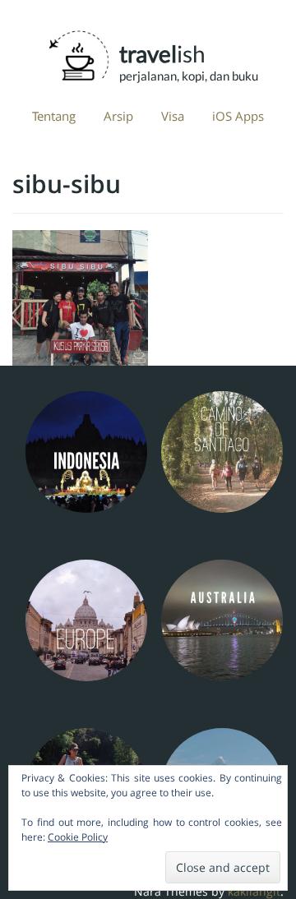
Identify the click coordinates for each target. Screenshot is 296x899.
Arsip (118, 116)
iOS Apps (238, 116)
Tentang (54, 116)
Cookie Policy (78, 837)
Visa (172, 116)
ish (173, 51)
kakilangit (254, 891)
